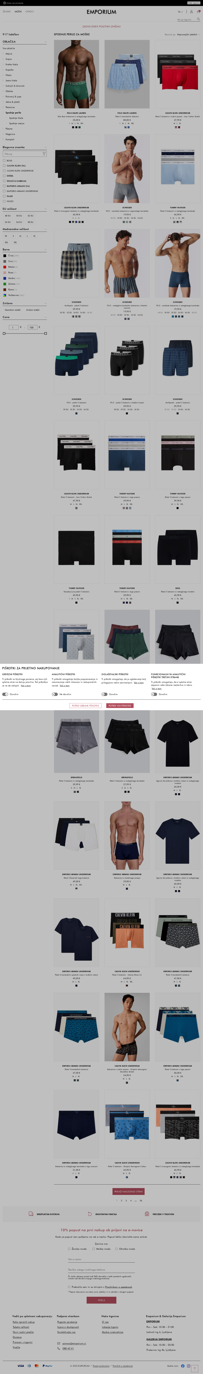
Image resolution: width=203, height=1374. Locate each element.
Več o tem (26, 685)
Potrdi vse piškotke (120, 705)
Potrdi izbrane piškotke (85, 705)
